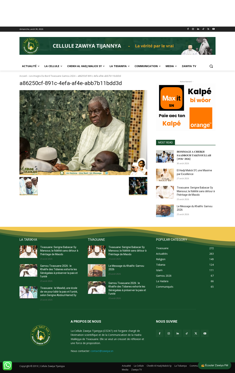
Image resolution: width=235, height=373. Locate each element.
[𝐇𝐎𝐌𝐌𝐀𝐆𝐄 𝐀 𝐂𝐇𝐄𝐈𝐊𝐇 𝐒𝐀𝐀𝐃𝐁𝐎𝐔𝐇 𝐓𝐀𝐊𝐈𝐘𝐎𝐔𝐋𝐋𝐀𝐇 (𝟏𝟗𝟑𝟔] (165, 156)
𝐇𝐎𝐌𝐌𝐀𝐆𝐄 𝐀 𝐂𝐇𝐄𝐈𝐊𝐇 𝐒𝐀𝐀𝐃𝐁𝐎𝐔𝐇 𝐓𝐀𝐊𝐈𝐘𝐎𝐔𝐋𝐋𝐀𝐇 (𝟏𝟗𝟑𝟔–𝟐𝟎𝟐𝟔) (194, 155)
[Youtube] (213, 29)
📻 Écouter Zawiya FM (214, 365)
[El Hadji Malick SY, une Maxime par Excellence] (165, 175)
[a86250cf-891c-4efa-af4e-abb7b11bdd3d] (83, 132)
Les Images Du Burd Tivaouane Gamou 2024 (52, 75)
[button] (211, 66)
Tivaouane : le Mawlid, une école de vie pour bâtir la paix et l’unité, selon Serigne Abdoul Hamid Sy (59, 292)
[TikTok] (203, 29)
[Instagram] (193, 29)
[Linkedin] (198, 29)
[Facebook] (188, 29)
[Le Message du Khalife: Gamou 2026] (165, 211)
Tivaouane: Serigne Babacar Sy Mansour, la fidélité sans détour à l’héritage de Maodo (196, 191)
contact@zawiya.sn (102, 351)
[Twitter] (208, 29)
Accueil (23, 75)
